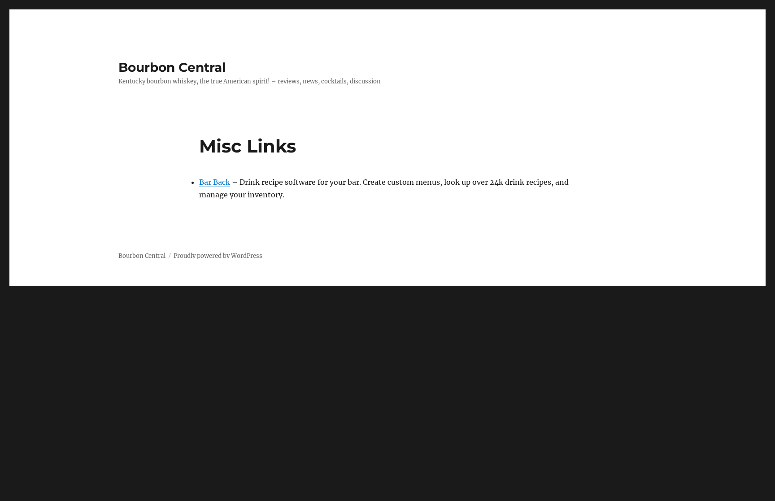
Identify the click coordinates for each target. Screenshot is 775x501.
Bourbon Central (172, 67)
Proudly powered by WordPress (218, 256)
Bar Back (214, 182)
